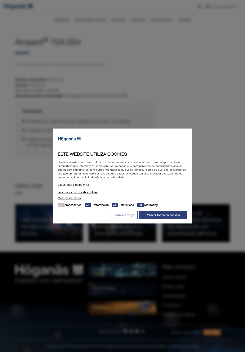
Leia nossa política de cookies (78, 192)
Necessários (73, 205)
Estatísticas (126, 205)
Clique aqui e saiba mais (74, 184)
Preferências (100, 205)
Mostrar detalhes (69, 198)
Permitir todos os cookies (163, 215)
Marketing (151, 205)
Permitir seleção (125, 215)
